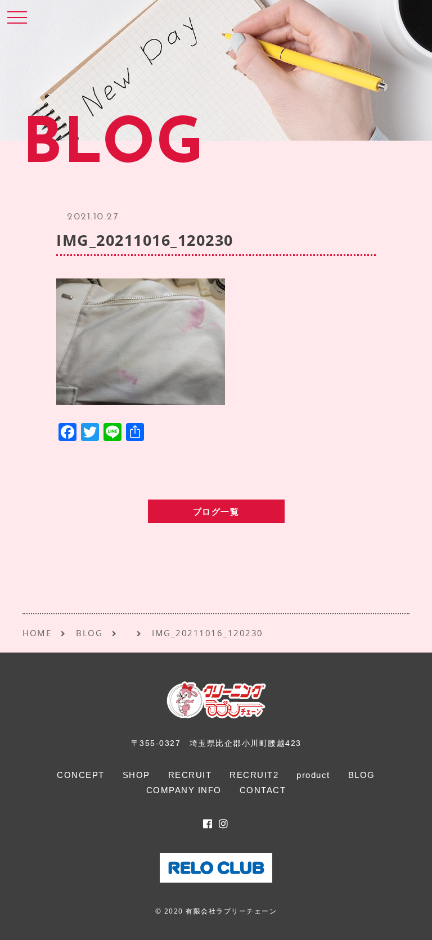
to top (409, 921)
